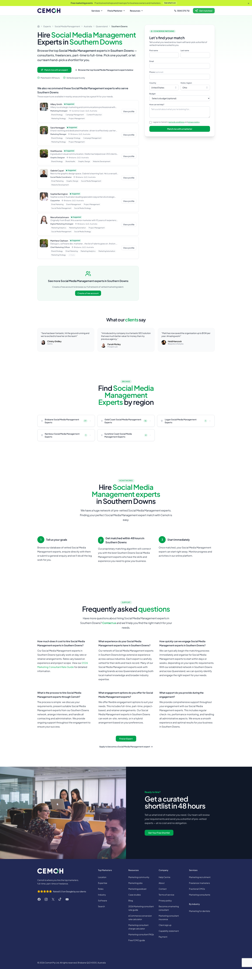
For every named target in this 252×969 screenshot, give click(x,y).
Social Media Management (67, 26)
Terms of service (166, 894)
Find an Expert (126, 738)
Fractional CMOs (197, 888)
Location (102, 877)
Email (151, 61)
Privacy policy (165, 900)
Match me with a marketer (179, 129)
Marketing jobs (135, 883)
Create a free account (88, 293)
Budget (152, 94)
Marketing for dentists (199, 911)
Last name (185, 50)
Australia (88, 26)
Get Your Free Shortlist (159, 832)
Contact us (109, 623)
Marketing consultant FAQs (141, 934)
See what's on (170, 3)
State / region (186, 83)
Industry (102, 894)
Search (101, 906)
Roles (100, 888)
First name (153, 50)
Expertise (102, 883)
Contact (163, 888)
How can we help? (156, 104)
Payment (163, 936)
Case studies (134, 894)
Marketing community (138, 877)
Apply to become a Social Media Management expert (126, 746)
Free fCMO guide (136, 940)
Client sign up (165, 925)
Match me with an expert (56, 70)
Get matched (205, 10)
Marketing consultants (199, 894)
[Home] (38, 26)
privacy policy (194, 122)
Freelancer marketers (199, 883)
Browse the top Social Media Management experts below (105, 70)
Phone (156, 72)
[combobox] (164, 87)
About (161, 883)
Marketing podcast (137, 888)
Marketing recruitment (199, 877)
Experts (47, 26)
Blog (130, 900)
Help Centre (164, 877)
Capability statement (169, 931)
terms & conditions (176, 122)
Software (102, 900)
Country (152, 83)
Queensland (102, 26)
